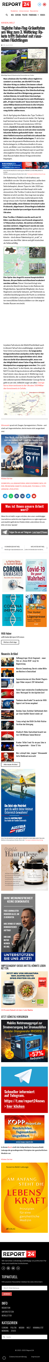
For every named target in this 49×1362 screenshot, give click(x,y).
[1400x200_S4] (24, 168)
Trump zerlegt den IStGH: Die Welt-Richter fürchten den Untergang (31, 723)
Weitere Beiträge (10, 642)
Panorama (32, 15)
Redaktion (14, 11)
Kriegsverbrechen (34, 483)
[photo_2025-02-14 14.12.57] (18, 961)
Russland (26, 486)
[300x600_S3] (18, 836)
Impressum (35, 1356)
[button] (6, 14)
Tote (43, 486)
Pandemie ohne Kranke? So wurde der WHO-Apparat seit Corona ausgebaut (31, 702)
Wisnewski (5, 425)
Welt (12, 22)
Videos (42, 15)
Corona (18, 15)
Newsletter (34, 11)
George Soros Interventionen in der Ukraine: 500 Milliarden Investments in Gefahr (23, 385)
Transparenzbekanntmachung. (36, 174)
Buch (10, 1147)
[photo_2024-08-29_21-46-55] (24, 890)
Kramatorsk (19, 483)
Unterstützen (24, 11)
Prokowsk (10, 486)
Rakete (18, 486)
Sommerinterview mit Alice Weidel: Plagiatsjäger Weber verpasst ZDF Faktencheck (32, 680)
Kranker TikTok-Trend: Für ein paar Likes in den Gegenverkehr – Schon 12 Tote (31, 744)
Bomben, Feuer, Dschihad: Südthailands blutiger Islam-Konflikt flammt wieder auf (32, 712)
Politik (24, 15)
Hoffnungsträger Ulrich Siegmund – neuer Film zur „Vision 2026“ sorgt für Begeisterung (31, 661)
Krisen (4, 22)
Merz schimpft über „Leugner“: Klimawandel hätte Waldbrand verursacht (31, 754)
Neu (12, 15)
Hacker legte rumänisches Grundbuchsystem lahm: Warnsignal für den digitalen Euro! (32, 691)
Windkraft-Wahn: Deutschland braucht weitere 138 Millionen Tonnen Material (31, 733)
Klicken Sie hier (7, 478)
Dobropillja (7, 483)
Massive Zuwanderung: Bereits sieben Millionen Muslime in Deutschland (31, 670)
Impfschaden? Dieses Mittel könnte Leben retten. (23, 967)
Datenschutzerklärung (18, 1356)
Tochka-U (36, 486)
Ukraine (5, 489)
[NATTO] (24, 1007)
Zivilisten (13, 489)
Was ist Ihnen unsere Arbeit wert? (24, 508)
